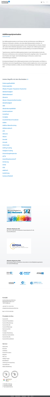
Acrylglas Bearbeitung (7, 332)
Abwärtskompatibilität (9, 108)
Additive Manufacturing (9, 125)
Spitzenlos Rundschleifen (8, 334)
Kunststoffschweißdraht (8, 338)
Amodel (4, 139)
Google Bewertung (9, 380)
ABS (3, 106)
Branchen (4, 348)
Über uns (4, 356)
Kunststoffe (5, 319)
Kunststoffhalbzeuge (7, 327)
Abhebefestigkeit (7, 91)
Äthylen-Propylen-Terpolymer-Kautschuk (14, 89)
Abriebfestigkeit (7, 103)
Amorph (4, 142)
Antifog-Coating (7, 148)
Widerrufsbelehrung (7, 366)
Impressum (24, 396)
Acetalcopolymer (7, 111)
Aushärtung (5, 173)
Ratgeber (4, 354)
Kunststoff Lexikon (6, 352)
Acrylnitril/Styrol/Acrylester (10, 120)
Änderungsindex (7, 86)
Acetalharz (5, 114)
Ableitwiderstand (7, 94)
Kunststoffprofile (6, 325)
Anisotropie (5, 145)
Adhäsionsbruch (7, 128)
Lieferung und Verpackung (8, 362)
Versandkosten (6, 364)
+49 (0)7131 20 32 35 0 (8, 306)
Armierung (5, 162)
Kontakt (12, 396)
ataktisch (5, 170)
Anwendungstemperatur (9, 153)
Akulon (4, 136)
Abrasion (5, 97)
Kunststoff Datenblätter (7, 321)
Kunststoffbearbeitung (7, 323)
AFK (3, 131)
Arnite (4, 164)
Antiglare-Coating (7, 150)
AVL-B (32, 396)
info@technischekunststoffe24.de (10, 308)
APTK (4, 156)
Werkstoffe (5, 346)
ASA (3, 167)
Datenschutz (17, 396)
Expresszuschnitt (6, 329)
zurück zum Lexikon (6, 36)
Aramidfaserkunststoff (9, 159)
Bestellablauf (5, 360)
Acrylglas (5, 117)
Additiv (4, 122)
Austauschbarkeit (7, 176)
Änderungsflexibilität (8, 83)
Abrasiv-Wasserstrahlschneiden (11, 100)
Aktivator (5, 134)
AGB (28, 396)
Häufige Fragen (5, 358)
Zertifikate (4, 350)
